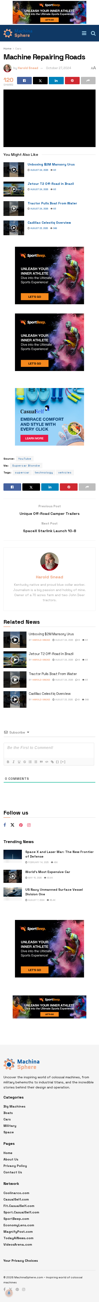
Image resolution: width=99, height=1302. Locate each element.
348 (54, 228)
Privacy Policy (15, 1166)
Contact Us (12, 1172)
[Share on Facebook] (24, 80)
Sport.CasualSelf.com (21, 1212)
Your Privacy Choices (20, 1261)
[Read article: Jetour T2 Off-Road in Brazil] (13, 189)
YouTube (24, 459)
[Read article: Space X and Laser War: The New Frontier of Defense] (12, 856)
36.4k (52, 900)
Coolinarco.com (16, 1193)
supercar (22, 472)
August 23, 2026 (39, 228)
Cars (18, 48)
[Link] (52, 762)
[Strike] (24, 762)
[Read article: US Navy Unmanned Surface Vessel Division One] (12, 894)
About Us (10, 1159)
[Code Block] (46, 762)
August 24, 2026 (39, 169)
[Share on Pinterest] (72, 80)
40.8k (49, 877)
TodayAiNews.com (18, 1238)
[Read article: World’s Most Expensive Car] (12, 876)
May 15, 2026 (34, 877)
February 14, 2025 (38, 862)
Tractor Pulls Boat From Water (52, 203)
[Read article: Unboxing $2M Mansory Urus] (13, 169)
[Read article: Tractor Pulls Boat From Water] (13, 208)
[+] (63, 761)
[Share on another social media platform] (88, 80)
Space (8, 1132)
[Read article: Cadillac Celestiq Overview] (13, 227)
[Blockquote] (41, 762)
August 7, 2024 (35, 900)
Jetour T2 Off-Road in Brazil (51, 184)
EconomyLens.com (18, 1225)
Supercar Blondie (26, 465)
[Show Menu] (84, 33)
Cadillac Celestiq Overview (49, 222)
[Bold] (8, 762)
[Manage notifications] (9, 1293)
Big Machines (14, 1106)
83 (54, 169)
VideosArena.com (17, 1244)
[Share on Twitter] (40, 80)
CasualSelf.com (16, 1199)
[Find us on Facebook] (4, 825)
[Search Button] (93, 33)
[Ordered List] (30, 762)
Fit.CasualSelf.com (18, 1206)
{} (57, 761)
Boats (8, 1113)
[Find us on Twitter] (12, 825)
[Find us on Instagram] (29, 825)
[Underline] (19, 762)
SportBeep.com (16, 1219)
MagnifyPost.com (18, 1232)
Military (9, 1126)
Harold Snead (28, 68)
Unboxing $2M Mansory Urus (51, 164)
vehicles (65, 472)
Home (7, 48)
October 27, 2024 (58, 68)
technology (44, 472)
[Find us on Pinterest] (21, 825)
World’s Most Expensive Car (47, 872)
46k (55, 862)
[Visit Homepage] (17, 33)
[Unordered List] (35, 762)
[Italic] (13, 762)
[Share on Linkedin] (56, 80)
